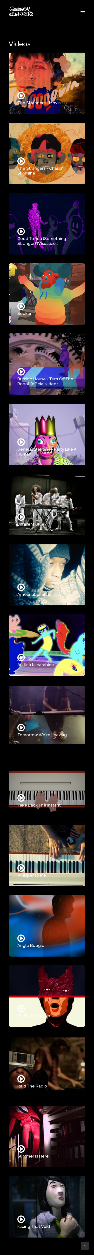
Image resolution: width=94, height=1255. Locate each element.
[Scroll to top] (85, 1245)
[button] (83, 11)
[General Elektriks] (21, 11)
